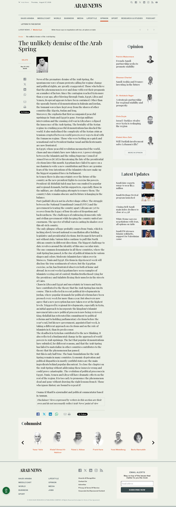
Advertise (82, 484)
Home (20, 36)
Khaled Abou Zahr (124, 137)
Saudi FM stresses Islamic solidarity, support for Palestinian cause (127, 235)
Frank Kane (98, 449)
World (57, 18)
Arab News (25, 2)
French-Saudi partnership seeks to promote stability (127, 63)
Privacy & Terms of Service (88, 488)
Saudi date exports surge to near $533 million (125, 185)
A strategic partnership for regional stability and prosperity (129, 102)
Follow (26, 112)
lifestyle (53, 478)
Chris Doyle (121, 116)
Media (80, 18)
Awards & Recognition (86, 478)
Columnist (31, 423)
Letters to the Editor (31, 24)
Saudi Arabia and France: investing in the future (129, 83)
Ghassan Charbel (124, 77)
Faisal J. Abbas (78, 449)
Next (153, 442)
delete (25, 60)
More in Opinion (135, 153)
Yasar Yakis (38, 449)
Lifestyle (92, 18)
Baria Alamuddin (138, 449)
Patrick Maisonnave (125, 56)
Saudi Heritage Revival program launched (127, 196)
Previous (22, 442)
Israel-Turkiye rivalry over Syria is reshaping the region (128, 123)
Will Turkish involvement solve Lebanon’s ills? (129, 143)
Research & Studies (132, 18)
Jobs (51, 490)
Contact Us (82, 481)
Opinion (104, 18)
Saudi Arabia (27, 18)
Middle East (43, 18)
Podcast (150, 18)
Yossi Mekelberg (118, 449)
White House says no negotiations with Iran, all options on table (74, 30)
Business (69, 18)
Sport (114, 18)
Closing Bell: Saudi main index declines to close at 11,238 (127, 209)
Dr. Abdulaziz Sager (125, 95)
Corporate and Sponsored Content (91, 491)
